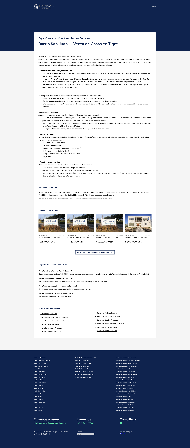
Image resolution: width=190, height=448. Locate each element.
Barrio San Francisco (40, 358)
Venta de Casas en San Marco (125, 380)
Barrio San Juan (38, 408)
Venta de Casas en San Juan (125, 408)
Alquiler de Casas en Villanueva (84, 374)
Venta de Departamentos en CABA (86, 358)
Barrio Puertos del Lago (41, 366)
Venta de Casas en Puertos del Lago (127, 366)
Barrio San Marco (39, 380)
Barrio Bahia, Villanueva (48, 314)
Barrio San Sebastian (40, 374)
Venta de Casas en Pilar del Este (126, 391)
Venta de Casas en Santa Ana (125, 405)
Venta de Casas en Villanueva (84, 372)
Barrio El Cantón (39, 369)
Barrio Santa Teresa (40, 383)
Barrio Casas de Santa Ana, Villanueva (54, 317)
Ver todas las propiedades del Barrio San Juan (95, 252)
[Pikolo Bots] (138, 434)
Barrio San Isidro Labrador (42, 360)
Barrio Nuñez (38, 396)
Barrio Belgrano (38, 410)
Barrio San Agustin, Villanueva (51, 328)
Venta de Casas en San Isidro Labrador (128, 360)
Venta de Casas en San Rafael (125, 394)
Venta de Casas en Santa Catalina (126, 363)
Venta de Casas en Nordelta (83, 369)
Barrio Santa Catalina (40, 363)
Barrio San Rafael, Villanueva (107, 331)
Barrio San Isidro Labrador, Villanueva (110, 324)
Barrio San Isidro (39, 399)
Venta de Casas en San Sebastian (126, 374)
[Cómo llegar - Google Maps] (121, 423)
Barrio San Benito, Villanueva (107, 313)
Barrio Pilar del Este (39, 391)
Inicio (154, 6)
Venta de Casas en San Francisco (126, 358)
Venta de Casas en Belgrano (124, 410)
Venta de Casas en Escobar (83, 363)
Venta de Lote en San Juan (49, 238)
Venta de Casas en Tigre (82, 360)
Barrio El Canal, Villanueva (49, 325)
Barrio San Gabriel (39, 377)
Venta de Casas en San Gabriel (125, 377)
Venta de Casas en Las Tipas (124, 388)
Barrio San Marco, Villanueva (107, 327)
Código (79, 432)
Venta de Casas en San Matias (125, 372)
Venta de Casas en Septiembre (125, 402)
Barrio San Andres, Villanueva (50, 332)
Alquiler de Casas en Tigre (83, 377)
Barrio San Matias (39, 372)
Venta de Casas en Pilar (82, 366)
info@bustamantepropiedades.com (50, 423)
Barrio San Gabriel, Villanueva (107, 320)
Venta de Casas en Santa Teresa (126, 383)
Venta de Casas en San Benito (125, 385)
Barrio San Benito (39, 385)
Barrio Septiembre (39, 402)
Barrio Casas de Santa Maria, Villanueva (54, 321)
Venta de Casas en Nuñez (124, 396)
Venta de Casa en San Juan (136, 238)
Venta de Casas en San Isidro (125, 399)
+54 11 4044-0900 (85, 423)
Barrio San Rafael (39, 394)
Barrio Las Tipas (38, 388)
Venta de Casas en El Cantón (125, 369)
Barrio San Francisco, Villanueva (108, 317)
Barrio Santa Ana (39, 405)
